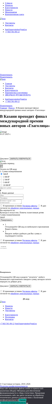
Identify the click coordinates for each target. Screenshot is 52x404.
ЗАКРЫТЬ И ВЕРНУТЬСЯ (20, 159)
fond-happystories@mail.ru (16, 29)
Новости (8, 10)
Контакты (9, 25)
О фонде (8, 3)
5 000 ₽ (6, 182)
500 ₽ (5, 174)
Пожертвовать (6, 75)
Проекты (9, 5)
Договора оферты (29, 206)
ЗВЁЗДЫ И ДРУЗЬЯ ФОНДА (18, 95)
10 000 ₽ (6, 185)
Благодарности (11, 8)
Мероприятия (11, 12)
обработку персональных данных (24, 208)
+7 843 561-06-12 (12, 32)
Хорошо (22, 400)
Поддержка (10, 317)
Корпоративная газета (14, 14)
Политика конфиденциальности (14, 386)
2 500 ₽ (6, 180)
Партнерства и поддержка (16, 93)
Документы (10, 23)
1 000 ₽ (6, 177)
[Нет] (27, 403)
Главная (8, 83)
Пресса (11, 108)
